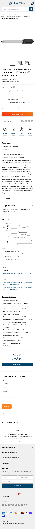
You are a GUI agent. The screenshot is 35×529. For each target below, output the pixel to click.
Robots (7, 14)
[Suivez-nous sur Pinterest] (12, 505)
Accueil (2, 14)
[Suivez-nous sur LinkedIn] (22, 505)
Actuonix (4, 79)
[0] (32, 4)
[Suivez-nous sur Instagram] (9, 505)
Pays (3, 380)
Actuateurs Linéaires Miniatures (22, 16)
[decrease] (10, 108)
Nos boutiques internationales (9, 493)
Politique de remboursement (9, 414)
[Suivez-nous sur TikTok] (19, 505)
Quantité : (4, 108)
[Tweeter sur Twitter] (29, 121)
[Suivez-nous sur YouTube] (16, 505)
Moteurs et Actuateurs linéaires (7, 16)
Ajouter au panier (17, 114)
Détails (5, 135)
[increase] (20, 108)
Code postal (5, 396)
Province (4, 388)
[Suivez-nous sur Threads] (25, 505)
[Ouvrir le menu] (2, 3)
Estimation (6, 406)
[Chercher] (31, 9)
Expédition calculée (13, 91)
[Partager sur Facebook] (22, 121)
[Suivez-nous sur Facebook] (3, 505)
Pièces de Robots (14, 14)
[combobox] (15, 9)
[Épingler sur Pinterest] (25, 121)
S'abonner (17, 486)
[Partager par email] (32, 121)
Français (5, 496)
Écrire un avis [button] (17, 364)
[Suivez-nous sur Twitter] (6, 505)
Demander (21, 135)
